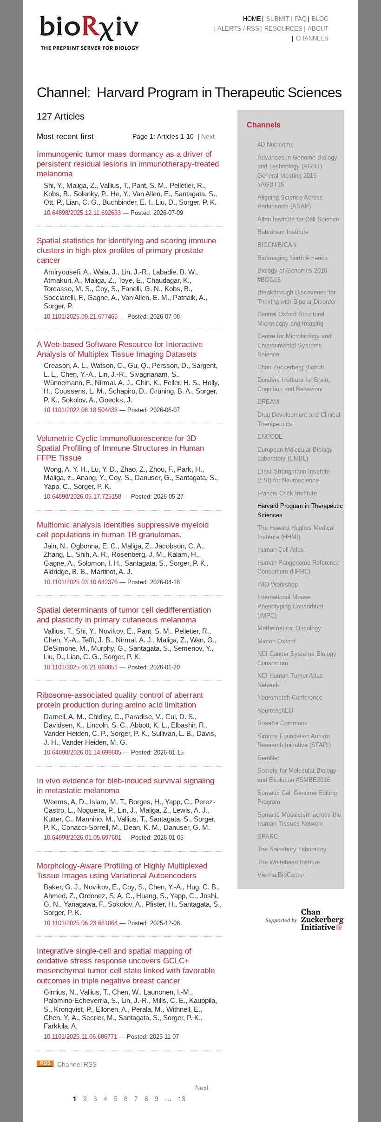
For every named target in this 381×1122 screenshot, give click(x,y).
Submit (277, 18)
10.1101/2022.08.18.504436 (81, 410)
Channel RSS (77, 1064)
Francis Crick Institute (287, 493)
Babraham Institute (283, 231)
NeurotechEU (275, 710)
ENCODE (270, 436)
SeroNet (268, 758)
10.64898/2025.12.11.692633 (82, 212)
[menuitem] (252, 19)
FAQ (301, 18)
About (318, 28)
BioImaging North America (292, 257)
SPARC (267, 836)
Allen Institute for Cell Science (298, 219)
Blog (320, 18)
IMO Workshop (277, 584)
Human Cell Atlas (280, 549)
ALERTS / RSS (238, 28)
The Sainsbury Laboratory (292, 849)
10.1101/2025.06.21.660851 (81, 667)
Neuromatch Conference (289, 697)
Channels (312, 38)
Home (252, 18)
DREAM (268, 401)
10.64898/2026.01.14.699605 (82, 752)
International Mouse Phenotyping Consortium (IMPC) (290, 606)
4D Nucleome (275, 144)
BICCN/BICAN (276, 244)
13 (181, 1098)
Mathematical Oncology (289, 628)
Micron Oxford (276, 641)
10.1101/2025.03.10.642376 (81, 582)
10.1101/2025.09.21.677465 (81, 316)
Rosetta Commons (282, 723)
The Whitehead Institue (288, 862)
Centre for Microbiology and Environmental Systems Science (294, 345)
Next (209, 136)
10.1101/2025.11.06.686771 (80, 1036)
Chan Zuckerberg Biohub (290, 367)
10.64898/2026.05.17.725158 (82, 496)
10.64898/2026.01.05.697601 (82, 837)
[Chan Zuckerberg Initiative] (303, 925)
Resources (283, 28)
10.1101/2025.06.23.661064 (81, 923)
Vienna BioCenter (280, 874)
